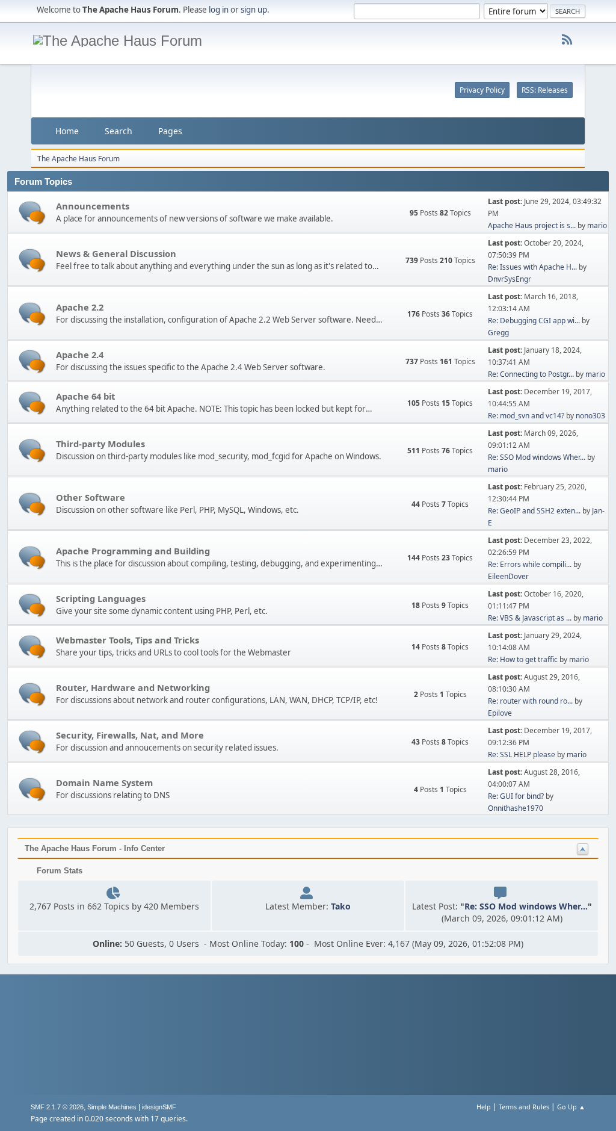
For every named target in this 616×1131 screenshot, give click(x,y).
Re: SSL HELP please (521, 754)
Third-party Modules (100, 444)
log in (219, 9)
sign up (254, 9)
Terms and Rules (524, 1106)
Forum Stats (58, 870)
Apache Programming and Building (133, 551)
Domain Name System (104, 782)
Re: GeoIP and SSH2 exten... (534, 511)
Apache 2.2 (79, 307)
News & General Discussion (116, 253)
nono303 (590, 416)
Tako (341, 906)
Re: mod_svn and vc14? (526, 416)
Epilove (500, 713)
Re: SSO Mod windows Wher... (536, 457)
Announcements (92, 206)
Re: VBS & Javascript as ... (529, 618)
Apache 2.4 (79, 355)
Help (483, 1106)
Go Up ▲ (571, 1106)
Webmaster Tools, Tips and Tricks (127, 640)
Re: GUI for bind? (516, 796)
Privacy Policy (482, 90)
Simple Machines (112, 1107)
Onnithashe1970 (515, 808)
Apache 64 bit (85, 396)
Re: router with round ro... (530, 701)
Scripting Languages (101, 598)
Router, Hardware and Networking (133, 687)
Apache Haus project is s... (532, 225)
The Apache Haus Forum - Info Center (95, 848)
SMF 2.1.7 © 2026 (57, 1107)
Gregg (498, 332)
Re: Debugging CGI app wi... (534, 320)
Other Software (90, 497)
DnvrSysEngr (509, 279)
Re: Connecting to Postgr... (531, 374)
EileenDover (508, 576)
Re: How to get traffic (523, 659)
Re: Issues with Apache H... (532, 267)
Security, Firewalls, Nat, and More (130, 735)
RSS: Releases (545, 90)
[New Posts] (32, 212)
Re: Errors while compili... (529, 564)
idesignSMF (159, 1107)
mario (597, 225)
